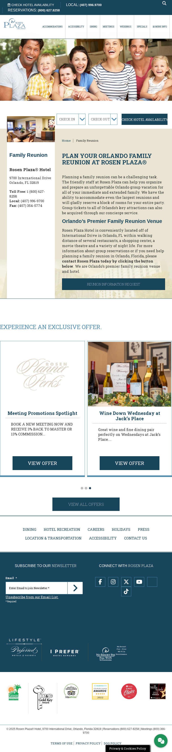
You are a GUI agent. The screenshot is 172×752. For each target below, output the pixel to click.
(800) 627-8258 (129, 729)
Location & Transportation (53, 538)
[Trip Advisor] (152, 582)
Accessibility (76, 26)
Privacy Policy (88, 743)
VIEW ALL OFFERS (86, 504)
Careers (96, 529)
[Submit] (75, 588)
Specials (142, 26)
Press (143, 529)
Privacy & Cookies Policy (127, 748)
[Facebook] (100, 582)
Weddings (125, 26)
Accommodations (52, 26)
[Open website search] (164, 3)
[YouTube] (139, 582)
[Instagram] (113, 582)
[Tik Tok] (126, 591)
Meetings (108, 26)
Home (66, 141)
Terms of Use (62, 743)
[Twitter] (126, 582)
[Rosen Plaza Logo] (19, 24)
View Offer (42, 463)
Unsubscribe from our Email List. (32, 597)
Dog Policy (112, 743)
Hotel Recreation (62, 529)
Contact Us (135, 538)
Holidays (121, 529)
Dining (93, 26)
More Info (161, 26)
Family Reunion (87, 141)
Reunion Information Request (113, 284)
